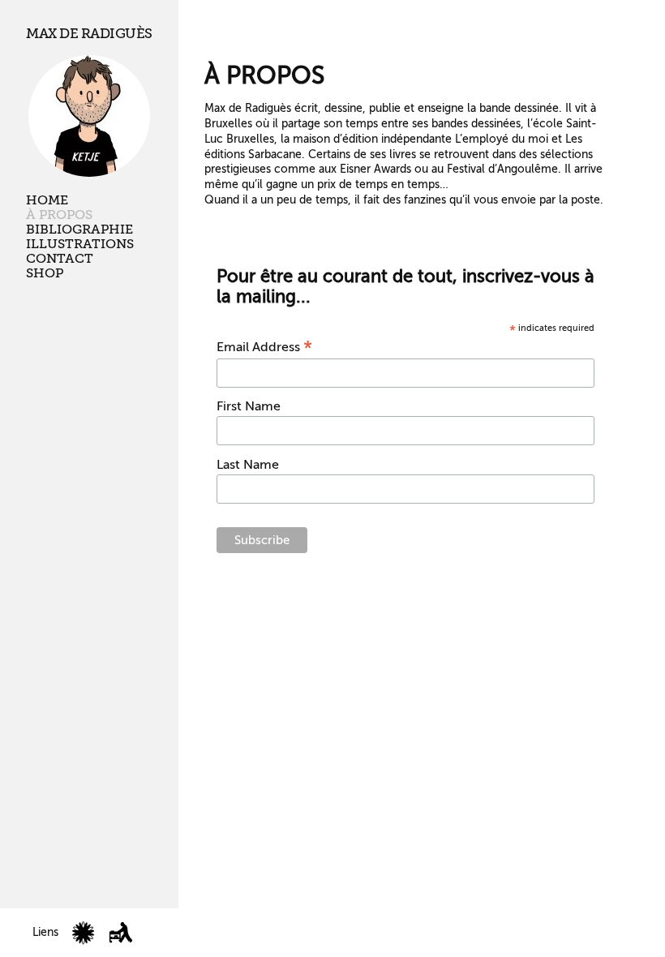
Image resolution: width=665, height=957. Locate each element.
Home (47, 200)
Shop (44, 273)
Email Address (264, 347)
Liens (45, 932)
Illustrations (80, 244)
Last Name (248, 464)
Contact (59, 258)
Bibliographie (79, 229)
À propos (59, 215)
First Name (249, 406)
